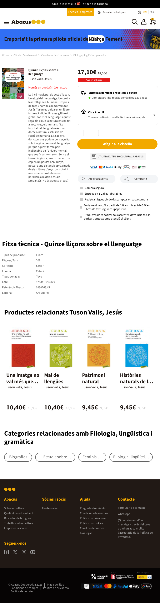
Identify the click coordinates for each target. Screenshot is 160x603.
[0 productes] (153, 23)
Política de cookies (91, 523)
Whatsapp (124, 514)
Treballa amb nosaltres (18, 523)
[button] (144, 22)
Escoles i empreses (80, 12)
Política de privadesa (93, 518)
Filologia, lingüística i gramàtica (89, 55)
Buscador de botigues (17, 518)
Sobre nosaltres (14, 508)
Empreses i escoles (15, 528)
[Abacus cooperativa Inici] (29, 24)
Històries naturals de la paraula (135, 381)
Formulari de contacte (131, 508)
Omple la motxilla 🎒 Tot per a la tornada (80, 4)
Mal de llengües (53, 378)
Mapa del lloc (55, 585)
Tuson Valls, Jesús (39, 79)
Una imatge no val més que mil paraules (22, 381)
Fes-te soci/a (50, 508)
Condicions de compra (94, 513)
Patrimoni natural (93, 378)
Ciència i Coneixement (25, 55)
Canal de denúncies (92, 528)
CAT (145, 12)
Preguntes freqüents (92, 508)
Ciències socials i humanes (55, 55)
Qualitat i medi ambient (18, 513)
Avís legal (86, 533)
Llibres (6, 55)
